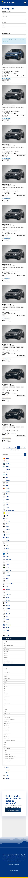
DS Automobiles (10, 510)
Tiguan (5, 746)
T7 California (6, 729)
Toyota (7, 635)
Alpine (7, 466)
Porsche (8, 611)
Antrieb (3, 27)
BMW (7, 482)
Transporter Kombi (7, 760)
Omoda (8, 600)
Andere (8, 469)
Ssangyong (8, 624)
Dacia (7, 499)
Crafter (5, 659)
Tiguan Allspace (7, 748)
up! (4, 763)
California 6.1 (6, 655)
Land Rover (8, 559)
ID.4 (4, 688)
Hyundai (8, 534)
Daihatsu (8, 502)
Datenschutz (16, 864)
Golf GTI (5, 668)
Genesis (8, 529)
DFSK (7, 507)
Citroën (8, 493)
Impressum (10, 864)
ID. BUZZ (5, 676)
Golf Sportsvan (7, 672)
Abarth (7, 458)
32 (21, 447)
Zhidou (7, 778)
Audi (7, 472)
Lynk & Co (8, 570)
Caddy (5, 647)
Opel (7, 602)
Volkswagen (9, 638)
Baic (7, 474)
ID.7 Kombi (6, 694)
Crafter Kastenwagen (8, 661)
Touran (5, 752)
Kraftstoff (4, 16)
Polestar (8, 608)
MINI (7, 592)
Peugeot (8, 605)
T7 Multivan (6, 736)
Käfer (5, 698)
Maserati (8, 575)
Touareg (5, 750)
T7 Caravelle (6, 731)
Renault (8, 613)
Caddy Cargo (6, 649)
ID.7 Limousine (7, 696)
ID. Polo (5, 682)
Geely (7, 526)
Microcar (8, 589)
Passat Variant (6, 703)
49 (17, 449)
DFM (7, 504)
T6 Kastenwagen (7, 723)
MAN (7, 572)
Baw (7, 477)
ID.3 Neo (5, 686)
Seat (7, 616)
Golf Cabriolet (6, 666)
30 (15, 447)
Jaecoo (7, 540)
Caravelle (5, 657)
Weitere (8, 770)
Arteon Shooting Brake (8, 645)
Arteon (5, 643)
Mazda (7, 581)
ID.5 (4, 690)
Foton (7, 523)
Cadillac (8, 488)
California (5, 653)
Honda (7, 532)
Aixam (7, 461)
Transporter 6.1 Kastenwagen (9, 756)
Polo (4, 705)
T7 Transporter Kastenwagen (9, 740)
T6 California (6, 721)
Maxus (7, 578)
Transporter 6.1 (7, 754)
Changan (8, 491)
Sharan (5, 707)
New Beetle (6, 699)
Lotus (7, 567)
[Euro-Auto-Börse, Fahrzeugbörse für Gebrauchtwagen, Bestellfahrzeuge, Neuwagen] (8, 3)
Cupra (7, 496)
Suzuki (7, 630)
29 (12, 447)
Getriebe (4, 22)
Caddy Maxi (6, 651)
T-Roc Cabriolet (7, 713)
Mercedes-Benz (10, 583)
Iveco (7, 537)
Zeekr (7, 775)
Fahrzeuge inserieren (13, 809)
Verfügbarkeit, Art (6, 11)
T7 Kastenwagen (7, 732)
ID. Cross (5, 680)
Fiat (7, 515)
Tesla (7, 633)
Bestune (8, 480)
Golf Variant (6, 674)
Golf (4, 665)
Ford (7, 518)
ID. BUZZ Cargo (7, 678)
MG (7, 586)
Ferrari (7, 512)
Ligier (7, 564)
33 (24, 447)
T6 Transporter (7, 727)
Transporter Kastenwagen (9, 758)
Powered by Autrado (14, 870)
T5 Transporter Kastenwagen (9, 719)
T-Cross (5, 709)
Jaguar (7, 542)
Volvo (7, 767)
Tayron (5, 744)
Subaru (7, 627)
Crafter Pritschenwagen (8, 663)
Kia (7, 551)
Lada (7, 553)
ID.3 (4, 684)
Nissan (7, 597)
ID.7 (4, 692)
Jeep (7, 545)
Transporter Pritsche (8, 762)
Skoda (7, 619)
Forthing (8, 521)
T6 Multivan (6, 725)
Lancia (7, 556)
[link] (21, 76)
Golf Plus (5, 670)
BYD (7, 485)
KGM (7, 548)
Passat (5, 701)
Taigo (5, 742)
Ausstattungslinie (6, 33)
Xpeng (7, 772)
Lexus (7, 562)
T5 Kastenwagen (7, 717)
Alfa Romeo (9, 463)
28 (9, 447)
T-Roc (5, 711)
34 (11, 449)
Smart (7, 622)
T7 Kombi (6, 734)
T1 (4, 715)
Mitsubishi (8, 594)
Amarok (5, 641)
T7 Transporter (7, 738)
